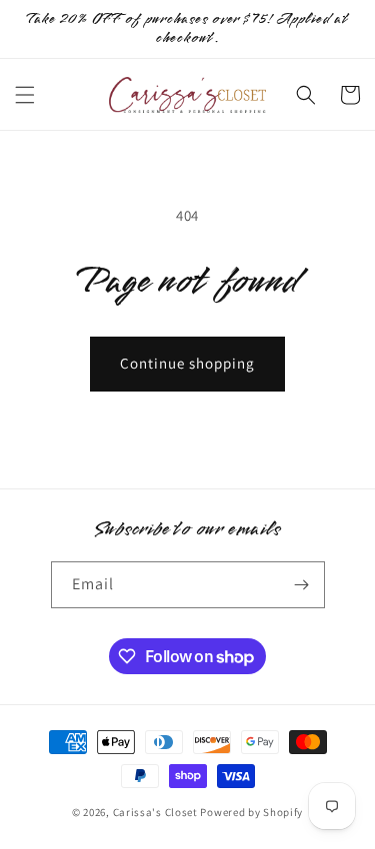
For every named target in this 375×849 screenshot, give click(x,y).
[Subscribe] (302, 584)
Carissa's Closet (155, 812)
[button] (25, 95)
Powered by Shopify (251, 812)
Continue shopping (187, 363)
